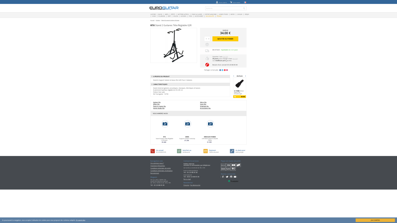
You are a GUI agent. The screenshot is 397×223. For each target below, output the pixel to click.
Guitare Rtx (157, 102)
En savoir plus (80, 220)
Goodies (183, 16)
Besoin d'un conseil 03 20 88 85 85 (225, 65)
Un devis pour (240, 150)
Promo (219, 16)
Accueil (152, 20)
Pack (190, 16)
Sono (154, 16)
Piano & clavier (197, 14)
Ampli (167, 14)
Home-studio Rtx (158, 108)
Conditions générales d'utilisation (161, 171)
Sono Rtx (203, 104)
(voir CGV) (225, 57)
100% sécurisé (214, 152)
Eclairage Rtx (204, 106)
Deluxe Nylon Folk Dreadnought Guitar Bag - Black (239, 92)
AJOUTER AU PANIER (225, 39)
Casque (239, 14)
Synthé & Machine (210, 14)
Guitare (153, 14)
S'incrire (186, 185)
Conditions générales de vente (160, 168)
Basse (160, 14)
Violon (175, 16)
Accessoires (199, 16)
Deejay (247, 14)
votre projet (239, 152)
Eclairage (161, 16)
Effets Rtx (156, 104)
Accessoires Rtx (205, 108)
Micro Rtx (203, 102)
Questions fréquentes (157, 166)
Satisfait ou (187, 150)
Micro (233, 14)
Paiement (212, 150)
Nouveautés (210, 16)
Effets (173, 14)
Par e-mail (187, 179)
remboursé (186, 152)
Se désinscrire (195, 185)
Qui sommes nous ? (157, 163)
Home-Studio (223, 14)
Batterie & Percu (183, 14)
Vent (169, 16)
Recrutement (154, 173)
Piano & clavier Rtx (159, 106)
